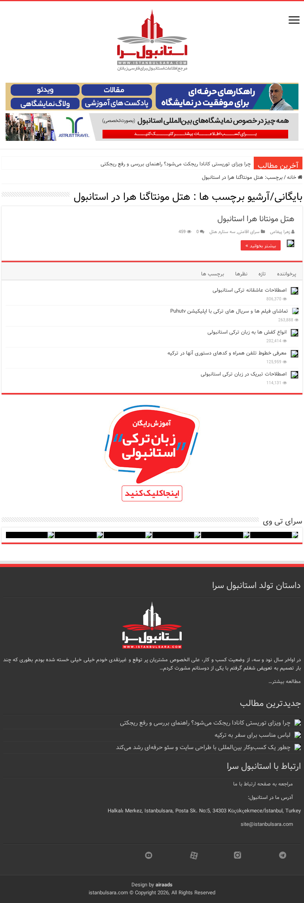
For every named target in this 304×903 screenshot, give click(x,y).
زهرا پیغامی (280, 231)
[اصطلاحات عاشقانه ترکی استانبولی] (294, 291)
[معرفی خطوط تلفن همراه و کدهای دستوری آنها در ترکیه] (294, 354)
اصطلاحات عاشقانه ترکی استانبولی (250, 290)
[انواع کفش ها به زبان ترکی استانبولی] (294, 333)
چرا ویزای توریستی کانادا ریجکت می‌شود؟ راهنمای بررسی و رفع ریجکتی (176, 164)
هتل (213, 231)
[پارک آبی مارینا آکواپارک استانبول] (225, 535)
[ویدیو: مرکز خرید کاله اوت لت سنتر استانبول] (128, 535)
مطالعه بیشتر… (284, 681)
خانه (292, 177)
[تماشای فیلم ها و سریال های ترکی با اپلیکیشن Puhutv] (295, 311)
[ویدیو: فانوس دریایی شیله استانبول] (176, 535)
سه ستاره (227, 231)
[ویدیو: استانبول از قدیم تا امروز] (274, 535)
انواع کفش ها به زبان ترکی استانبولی (247, 332)
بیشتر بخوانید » (260, 245)
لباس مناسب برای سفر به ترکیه (253, 735)
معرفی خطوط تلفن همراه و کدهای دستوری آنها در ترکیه (227, 353)
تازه (262, 274)
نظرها (241, 274)
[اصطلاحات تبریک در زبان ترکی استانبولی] (294, 375)
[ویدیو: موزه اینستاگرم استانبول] (30, 535)
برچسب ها (212, 274)
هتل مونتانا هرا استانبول (255, 219)
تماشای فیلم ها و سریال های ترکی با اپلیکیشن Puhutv (229, 311)
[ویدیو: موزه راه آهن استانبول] (79, 535)
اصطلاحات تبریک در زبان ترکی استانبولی (244, 374)
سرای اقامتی (249, 231)
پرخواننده (286, 274)
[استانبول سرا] (152, 40)
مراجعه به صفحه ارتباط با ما (263, 784)
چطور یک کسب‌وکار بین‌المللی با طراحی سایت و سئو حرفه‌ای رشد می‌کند (203, 747)
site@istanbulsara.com (267, 824)
